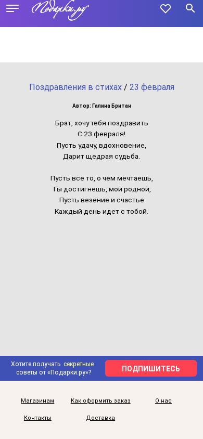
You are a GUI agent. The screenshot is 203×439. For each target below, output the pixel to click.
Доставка (100, 418)
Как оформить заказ (101, 400)
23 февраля (152, 87)
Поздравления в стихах (75, 87)
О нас (163, 400)
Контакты (38, 418)
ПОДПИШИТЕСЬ (151, 369)
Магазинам (37, 400)
